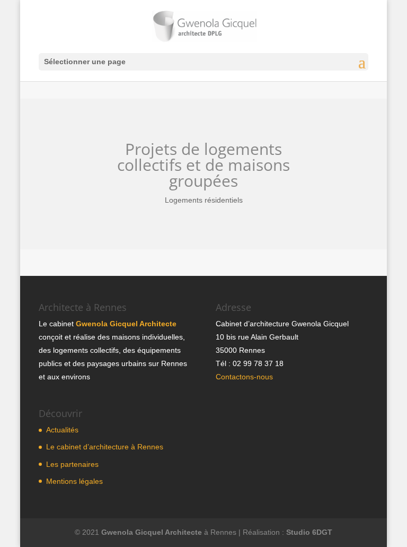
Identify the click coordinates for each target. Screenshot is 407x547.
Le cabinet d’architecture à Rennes (104, 446)
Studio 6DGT (309, 532)
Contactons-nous (244, 376)
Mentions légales (74, 481)
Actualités (62, 430)
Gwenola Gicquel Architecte (126, 323)
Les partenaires (72, 464)
